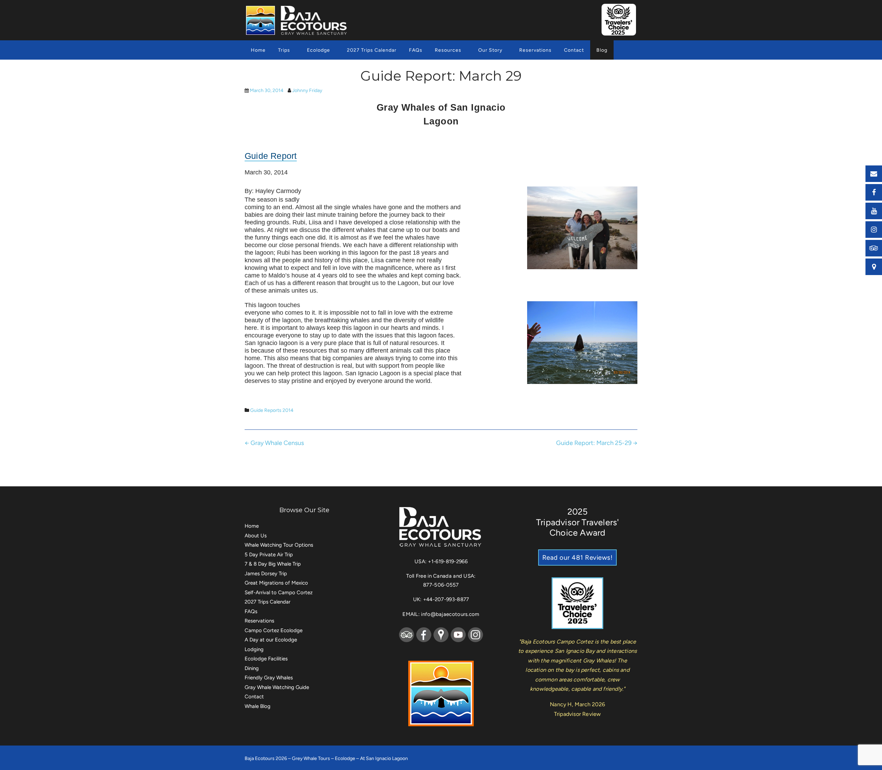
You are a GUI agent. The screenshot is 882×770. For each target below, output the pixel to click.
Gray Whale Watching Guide (277, 687)
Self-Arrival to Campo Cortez (278, 592)
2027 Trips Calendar (372, 50)
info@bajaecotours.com (450, 614)
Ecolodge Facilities (266, 659)
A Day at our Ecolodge (271, 640)
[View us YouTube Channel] (873, 211)
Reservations (535, 50)
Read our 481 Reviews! (577, 557)
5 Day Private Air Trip (269, 554)
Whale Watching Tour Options (279, 545)
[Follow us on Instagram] (873, 229)
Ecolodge (318, 50)
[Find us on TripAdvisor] (873, 248)
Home (258, 50)
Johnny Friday (307, 90)
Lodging (254, 649)
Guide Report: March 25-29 (596, 443)
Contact (574, 50)
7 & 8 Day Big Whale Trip (273, 564)
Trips (284, 50)
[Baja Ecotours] (297, 20)
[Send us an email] (873, 173)
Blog (601, 50)
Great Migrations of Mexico (276, 583)
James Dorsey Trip (266, 573)
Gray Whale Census (274, 443)
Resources (448, 50)
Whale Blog (257, 706)
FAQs (415, 50)
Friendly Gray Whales (269, 678)
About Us (256, 536)
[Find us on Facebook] (873, 192)
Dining (252, 668)
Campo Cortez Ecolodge (273, 630)
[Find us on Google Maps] (873, 267)
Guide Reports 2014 (272, 410)
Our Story (490, 50)
